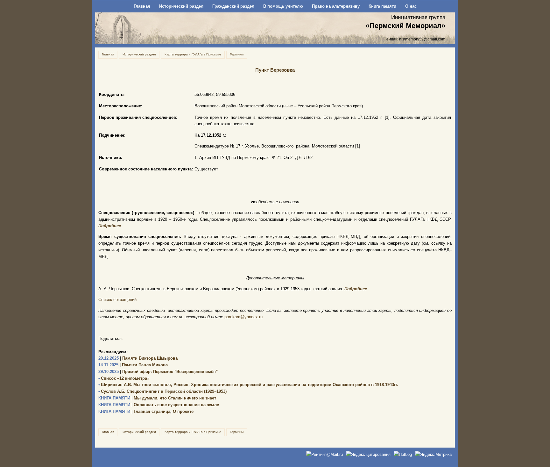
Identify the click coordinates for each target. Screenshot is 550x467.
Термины (236, 54)
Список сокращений (117, 299)
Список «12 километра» (123, 378)
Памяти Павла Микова (133, 365)
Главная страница (134, 411)
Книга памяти (382, 6)
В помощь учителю (283, 6)
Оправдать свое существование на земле (158, 404)
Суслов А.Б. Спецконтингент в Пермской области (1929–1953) (162, 391)
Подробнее (109, 225)
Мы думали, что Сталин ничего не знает (157, 398)
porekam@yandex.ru (243, 316)
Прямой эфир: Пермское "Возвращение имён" (158, 371)
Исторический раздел (181, 6)
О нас (411, 6)
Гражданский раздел (233, 6)
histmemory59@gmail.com (422, 39)
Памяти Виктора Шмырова (138, 358)
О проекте (183, 411)
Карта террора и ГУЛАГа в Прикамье (193, 54)
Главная (142, 6)
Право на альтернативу (336, 6)
